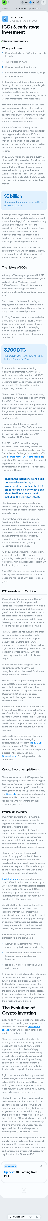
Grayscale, (11, 794)
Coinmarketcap (9, 756)
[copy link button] (24, 1190)
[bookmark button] (37, 1217)
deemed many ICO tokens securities (24, 456)
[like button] (30, 1217)
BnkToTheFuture (10, 879)
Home (5, 8)
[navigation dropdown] (6, 2)
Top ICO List (35, 742)
